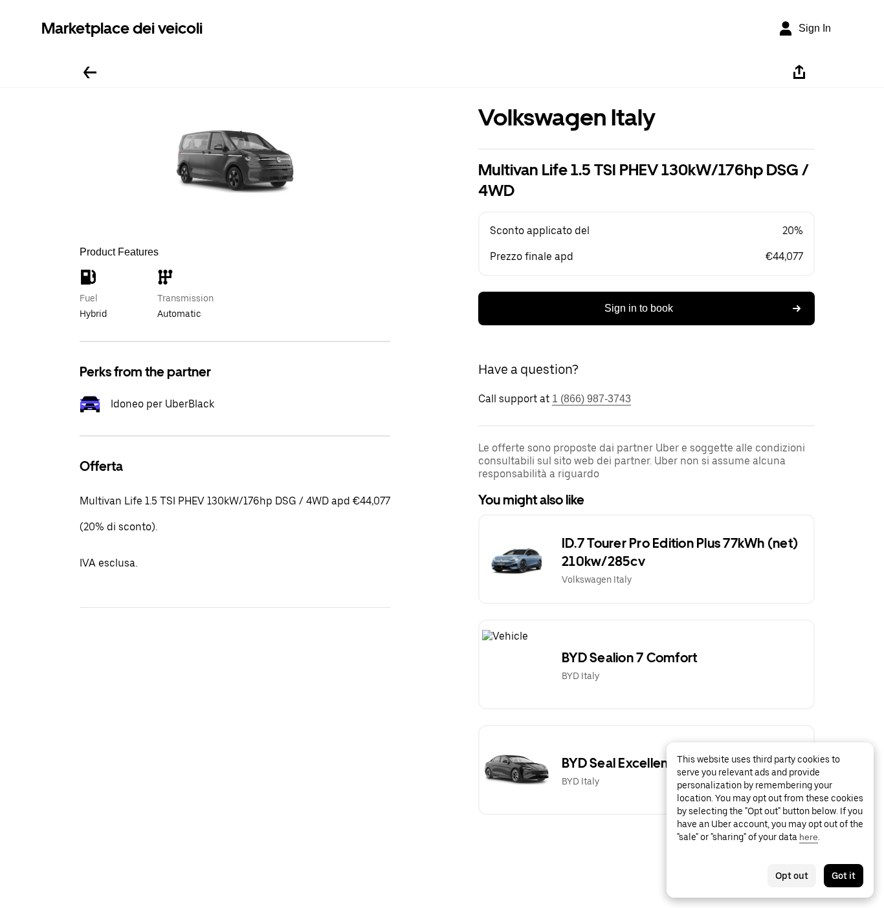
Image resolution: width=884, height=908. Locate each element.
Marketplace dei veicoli (122, 28)
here (808, 837)
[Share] (799, 72)
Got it (844, 875)
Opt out (791, 875)
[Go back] (89, 72)
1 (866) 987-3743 (591, 398)
